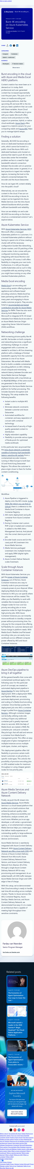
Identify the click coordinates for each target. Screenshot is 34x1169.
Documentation (12, 1147)
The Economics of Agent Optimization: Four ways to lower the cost (16, 996)
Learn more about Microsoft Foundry (17, 1113)
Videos (9, 1151)
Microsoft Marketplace (26, 1145)
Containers (14, 54)
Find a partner (4, 1147)
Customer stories (4, 1137)
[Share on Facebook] (11, 45)
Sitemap (16, 1164)
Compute (5, 54)
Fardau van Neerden (12, 31)
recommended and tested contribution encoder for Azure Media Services (16, 308)
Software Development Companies (9, 1145)
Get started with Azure (15, 1133)
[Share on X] (14, 45)
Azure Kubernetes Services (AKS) (18, 229)
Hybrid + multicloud (8, 57)
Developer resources (25, 1147)
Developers (6, 63)
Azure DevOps (7, 691)
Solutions (7, 1141)
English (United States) (6, 1159)
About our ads (10, 1168)
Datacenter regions (5, 1135)
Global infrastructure (27, 1133)
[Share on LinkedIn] (17, 45)
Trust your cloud (15, 1135)
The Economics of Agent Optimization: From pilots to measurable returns (15, 1061)
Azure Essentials (24, 1135)
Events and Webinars (11, 1149)
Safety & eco (27, 1166)
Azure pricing (18, 1137)
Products (12, 1137)
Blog (18, 1147)
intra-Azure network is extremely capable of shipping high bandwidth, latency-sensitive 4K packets (15, 452)
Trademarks (20, 1166)
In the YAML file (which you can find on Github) (19, 504)
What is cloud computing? (18, 1151)
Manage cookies (4, 1166)
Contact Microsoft (24, 1164)
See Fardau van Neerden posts (11, 952)
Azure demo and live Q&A (20, 1143)
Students (2, 1149)
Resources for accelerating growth (19, 1141)
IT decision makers (17, 63)
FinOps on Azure (19, 1139)
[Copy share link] (7, 45)
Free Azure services (28, 1137)
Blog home (9, 12)
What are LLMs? (18, 1155)
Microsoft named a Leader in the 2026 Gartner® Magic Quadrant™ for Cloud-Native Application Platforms (16, 1029)
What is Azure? (4, 1133)
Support (10, 1143)
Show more (16, 67)
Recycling (2, 1168)
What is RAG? (10, 1157)
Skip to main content (6, 1)
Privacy (32, 1164)
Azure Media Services (9, 803)
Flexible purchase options (7, 1139)
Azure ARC (23, 129)
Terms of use (12, 1166)
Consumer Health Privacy (7, 1164)
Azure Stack (20, 123)
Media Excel (6, 285)
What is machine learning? (14, 1153)
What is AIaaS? (9, 1155)
